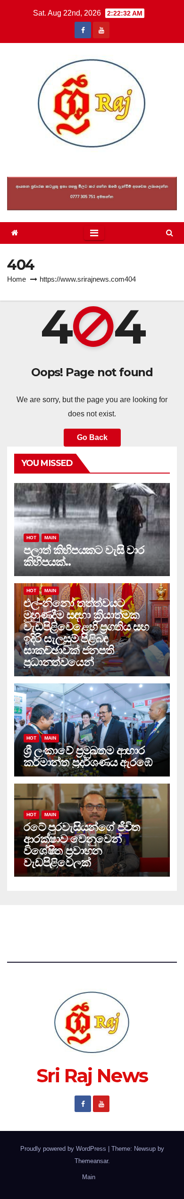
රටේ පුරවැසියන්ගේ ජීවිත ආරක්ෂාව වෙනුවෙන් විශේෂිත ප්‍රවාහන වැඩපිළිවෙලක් (82, 844)
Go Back (92, 437)
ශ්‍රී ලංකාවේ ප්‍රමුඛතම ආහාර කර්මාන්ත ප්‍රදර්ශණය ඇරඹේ (88, 756)
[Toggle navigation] (94, 233)
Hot (31, 537)
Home (16, 279)
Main (50, 537)
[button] (169, 233)
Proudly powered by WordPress (64, 1148)
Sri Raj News (92, 164)
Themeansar (91, 1160)
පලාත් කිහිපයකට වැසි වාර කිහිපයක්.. (84, 556)
